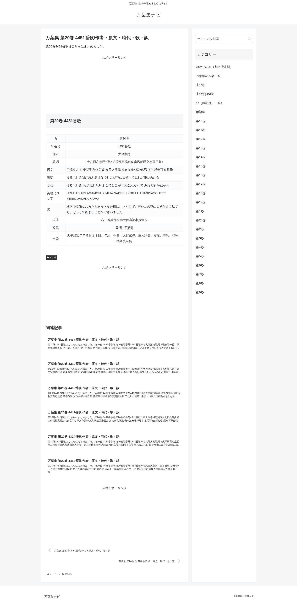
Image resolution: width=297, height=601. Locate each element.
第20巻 (53, 257)
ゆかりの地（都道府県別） (214, 67)
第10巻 (201, 121)
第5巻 (200, 256)
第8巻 (200, 283)
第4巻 (200, 247)
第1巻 (200, 211)
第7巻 (200, 274)
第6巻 (200, 265)
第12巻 (201, 139)
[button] (249, 39)
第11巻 (200, 130)
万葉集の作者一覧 (208, 76)
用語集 (200, 112)
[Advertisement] (80, 84)
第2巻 (200, 229)
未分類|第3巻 (205, 94)
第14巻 (201, 157)
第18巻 (201, 193)
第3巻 (200, 238)
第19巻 (201, 202)
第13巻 (201, 148)
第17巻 (201, 184)
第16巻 (201, 175)
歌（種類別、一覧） (210, 103)
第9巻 (200, 292)
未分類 (200, 85)
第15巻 (201, 166)
